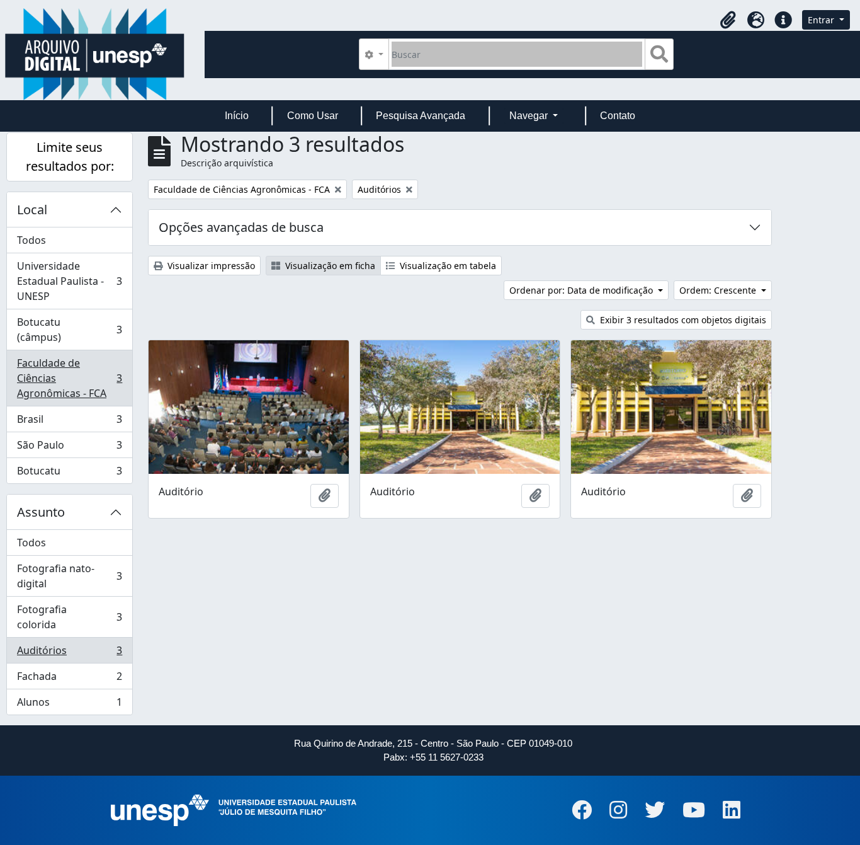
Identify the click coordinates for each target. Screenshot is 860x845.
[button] (728, 20)
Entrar (822, 20)
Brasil (69, 422)
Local (32, 209)
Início (237, 115)
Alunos (69, 705)
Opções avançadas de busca (241, 227)
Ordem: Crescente (719, 290)
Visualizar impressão (210, 266)
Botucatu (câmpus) (69, 329)
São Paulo (69, 448)
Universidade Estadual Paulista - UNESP (69, 281)
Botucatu (69, 473)
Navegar (529, 115)
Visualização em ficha (329, 266)
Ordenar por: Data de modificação (582, 290)
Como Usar (312, 115)
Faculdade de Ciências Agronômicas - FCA (69, 378)
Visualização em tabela (446, 266)
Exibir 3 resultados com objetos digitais (681, 320)
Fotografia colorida (69, 616)
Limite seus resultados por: (70, 157)
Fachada (69, 679)
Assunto (41, 511)
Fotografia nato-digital (69, 575)
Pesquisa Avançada (420, 115)
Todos (31, 240)
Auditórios (69, 653)
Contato (617, 115)
